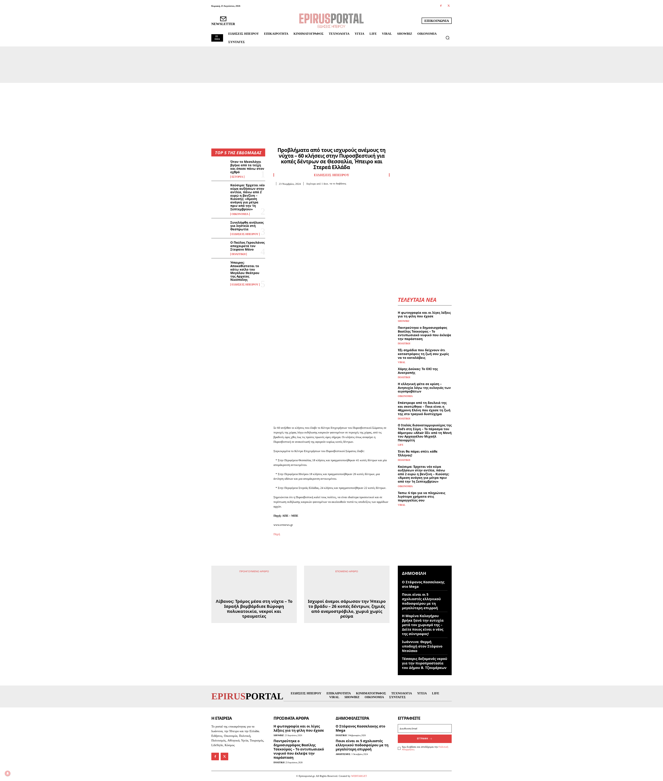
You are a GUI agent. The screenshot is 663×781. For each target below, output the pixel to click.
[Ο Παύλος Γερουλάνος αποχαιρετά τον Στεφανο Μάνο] (219, 248)
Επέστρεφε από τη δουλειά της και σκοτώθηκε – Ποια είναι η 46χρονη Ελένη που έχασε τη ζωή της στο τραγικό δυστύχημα (424, 408)
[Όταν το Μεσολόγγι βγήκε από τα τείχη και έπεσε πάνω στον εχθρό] (219, 167)
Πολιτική (239, 254)
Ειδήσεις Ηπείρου (245, 234)
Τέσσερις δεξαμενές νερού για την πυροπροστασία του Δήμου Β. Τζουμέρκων (424, 663)
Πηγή (276, 534)
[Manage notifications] (7, 773)
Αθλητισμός (343, 754)
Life (400, 445)
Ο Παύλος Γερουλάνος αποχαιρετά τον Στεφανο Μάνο (247, 245)
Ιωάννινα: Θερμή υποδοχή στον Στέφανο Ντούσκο (422, 646)
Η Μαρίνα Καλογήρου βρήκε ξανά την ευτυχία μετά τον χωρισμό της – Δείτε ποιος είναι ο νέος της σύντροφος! (423, 625)
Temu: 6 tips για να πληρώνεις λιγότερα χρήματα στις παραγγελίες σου (421, 496)
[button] (447, 37)
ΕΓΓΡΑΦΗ (422, 738)
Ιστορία (237, 176)
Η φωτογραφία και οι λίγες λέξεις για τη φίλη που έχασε (424, 314)
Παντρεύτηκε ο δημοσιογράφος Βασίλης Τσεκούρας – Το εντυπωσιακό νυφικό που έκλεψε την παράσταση (424, 333)
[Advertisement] (331, 109)
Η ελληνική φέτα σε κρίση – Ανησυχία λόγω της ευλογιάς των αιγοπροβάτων (424, 387)
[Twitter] (449, 6)
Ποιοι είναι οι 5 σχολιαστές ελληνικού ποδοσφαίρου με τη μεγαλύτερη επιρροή (421, 601)
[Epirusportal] (331, 20)
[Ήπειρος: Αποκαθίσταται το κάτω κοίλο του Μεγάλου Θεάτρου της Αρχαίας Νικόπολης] (219, 268)
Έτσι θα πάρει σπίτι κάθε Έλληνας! (418, 453)
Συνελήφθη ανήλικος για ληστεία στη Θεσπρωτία (247, 225)
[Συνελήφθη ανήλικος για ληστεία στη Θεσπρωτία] (219, 228)
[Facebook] (441, 6)
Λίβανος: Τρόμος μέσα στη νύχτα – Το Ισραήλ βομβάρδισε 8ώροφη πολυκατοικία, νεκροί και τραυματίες (254, 594)
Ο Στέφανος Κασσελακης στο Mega (423, 584)
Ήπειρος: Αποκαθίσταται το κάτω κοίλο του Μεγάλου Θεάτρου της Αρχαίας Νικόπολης (244, 271)
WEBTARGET (359, 776)
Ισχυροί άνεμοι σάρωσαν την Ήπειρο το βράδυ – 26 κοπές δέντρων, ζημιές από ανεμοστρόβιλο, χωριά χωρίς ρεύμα (347, 609)
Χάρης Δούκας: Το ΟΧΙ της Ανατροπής (418, 371)
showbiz (403, 321)
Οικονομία (240, 214)
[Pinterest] (292, 190)
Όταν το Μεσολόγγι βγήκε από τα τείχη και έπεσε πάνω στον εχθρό (247, 167)
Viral (401, 362)
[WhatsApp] (300, 190)
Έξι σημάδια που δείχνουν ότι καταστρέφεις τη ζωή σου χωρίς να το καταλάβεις (423, 354)
